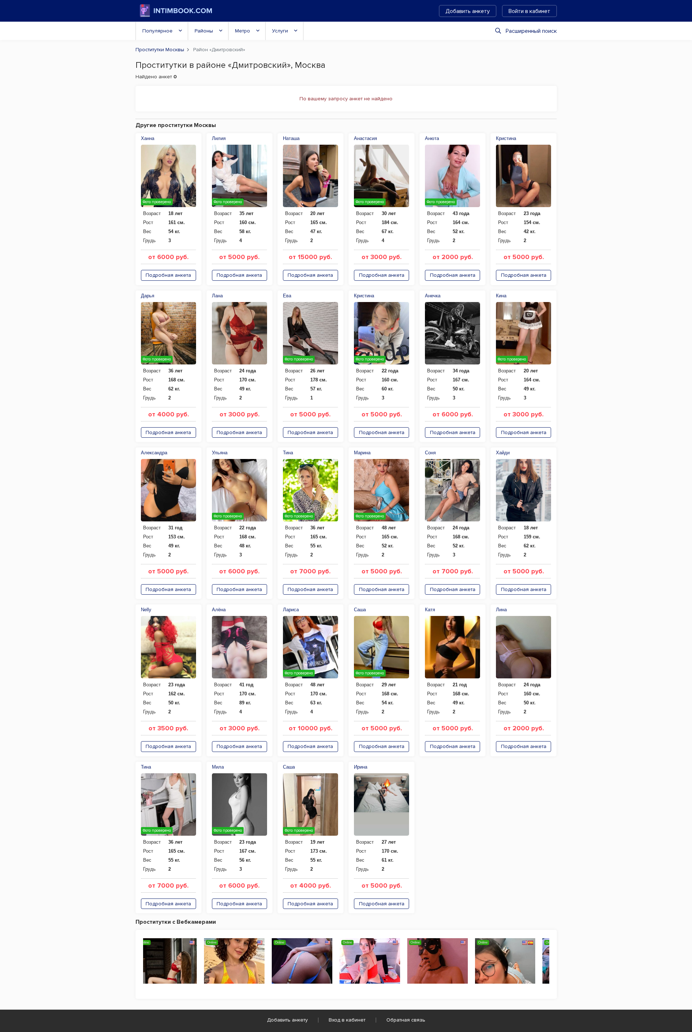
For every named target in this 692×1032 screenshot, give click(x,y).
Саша (360, 609)
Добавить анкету (467, 11)
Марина (362, 452)
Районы (204, 31)
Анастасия (365, 138)
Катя (430, 609)
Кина (501, 295)
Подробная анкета (168, 275)
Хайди (503, 452)
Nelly (146, 609)
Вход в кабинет (347, 1020)
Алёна (219, 609)
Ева (287, 295)
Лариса (291, 609)
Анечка (432, 295)
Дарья (147, 295)
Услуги (280, 31)
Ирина (360, 767)
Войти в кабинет (529, 11)
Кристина (506, 138)
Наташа (291, 138)
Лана (217, 295)
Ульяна (219, 452)
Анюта (432, 138)
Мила (218, 767)
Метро (242, 31)
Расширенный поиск (531, 31)
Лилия (219, 138)
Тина (288, 452)
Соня (430, 452)
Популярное (157, 31)
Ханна (147, 138)
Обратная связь (405, 1020)
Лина (501, 609)
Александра (154, 452)
